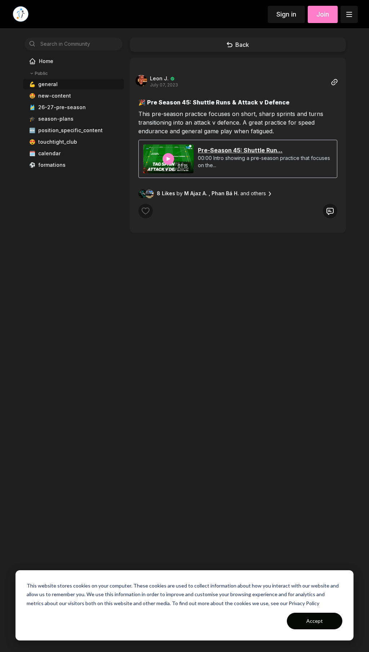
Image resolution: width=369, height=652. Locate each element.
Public (41, 73)
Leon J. (159, 78)
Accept (314, 621)
